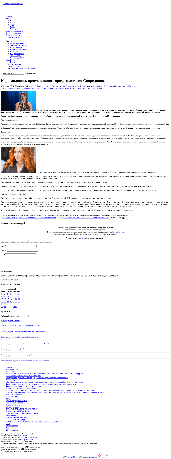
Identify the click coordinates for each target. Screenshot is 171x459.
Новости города (121, 86)
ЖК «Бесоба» (15, 56)
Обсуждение (15, 88)
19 (13, 299)
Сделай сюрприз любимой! (16, 401)
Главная (9, 16)
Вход (8, 399)
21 (19, 299)
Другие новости (12, 430)
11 (11, 296)
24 (8, 302)
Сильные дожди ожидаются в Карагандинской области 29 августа (20, 337)
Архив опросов (12, 369)
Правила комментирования (16, 417)
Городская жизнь (58, 86)
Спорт (12, 23)
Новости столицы (13, 35)
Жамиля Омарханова (18, 45)
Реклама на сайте (12, 66)
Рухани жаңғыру (12, 37)
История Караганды (14, 33)
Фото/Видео (10, 60)
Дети (12, 25)
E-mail (3, 250)
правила (79, 238)
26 (13, 302)
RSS (7, 428)
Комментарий (6, 272)
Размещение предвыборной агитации (20, 68)
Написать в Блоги (13, 405)
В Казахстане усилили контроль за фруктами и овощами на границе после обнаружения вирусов (44, 374)
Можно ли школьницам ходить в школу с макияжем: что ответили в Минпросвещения (26, 343)
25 (11, 302)
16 (5, 299)
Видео (12, 62)
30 (5, 304)
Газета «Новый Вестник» (13, 4)
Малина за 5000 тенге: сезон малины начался (23, 376)
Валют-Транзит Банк (18, 49)
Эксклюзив (76, 88)
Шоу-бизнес (66, 88)
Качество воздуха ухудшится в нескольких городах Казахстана (19, 355)
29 (2, 304)
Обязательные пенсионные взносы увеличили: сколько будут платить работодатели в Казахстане (44, 382)
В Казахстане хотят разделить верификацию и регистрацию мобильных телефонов (25, 361)
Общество (25, 88)
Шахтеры (14, 52)
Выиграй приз (11, 415)
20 (16, 299)
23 (5, 302)
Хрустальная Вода (13, 397)
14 (19, 296)
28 (19, 302)
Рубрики (4, 316)
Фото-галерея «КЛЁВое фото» (18, 411)
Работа (37, 88)
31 (8, 304)
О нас (8, 424)
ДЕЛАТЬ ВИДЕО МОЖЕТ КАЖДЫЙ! (21, 409)
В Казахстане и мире (43, 86)
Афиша (8, 18)
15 (2, 299)
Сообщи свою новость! (15, 403)
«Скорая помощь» (17, 43)
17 (8, 299)
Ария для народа (12, 407)
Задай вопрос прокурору (15, 419)
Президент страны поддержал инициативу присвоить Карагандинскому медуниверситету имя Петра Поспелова (50, 390)
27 (16, 302)
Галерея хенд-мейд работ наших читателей (23, 413)
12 (13, 296)
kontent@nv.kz (117, 232)
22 (2, 302)
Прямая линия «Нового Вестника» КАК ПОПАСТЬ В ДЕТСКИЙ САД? (34, 422)
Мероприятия (11, 371)
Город (12, 20)
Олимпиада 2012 (17, 58)
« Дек (3, 307)
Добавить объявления (14, 394)
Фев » (15, 307)
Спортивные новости (14, 31)
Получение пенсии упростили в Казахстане (23, 388)
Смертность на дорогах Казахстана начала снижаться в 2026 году (20, 325)
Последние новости (10, 320)
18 (11, 299)
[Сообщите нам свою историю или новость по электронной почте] (29, 217)
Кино (12, 27)
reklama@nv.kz (28, 439)
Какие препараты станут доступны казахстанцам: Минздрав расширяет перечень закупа (41, 384)
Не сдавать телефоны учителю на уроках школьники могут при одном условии (24, 331)
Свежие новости (47, 88)
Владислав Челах (17, 54)
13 (16, 296)
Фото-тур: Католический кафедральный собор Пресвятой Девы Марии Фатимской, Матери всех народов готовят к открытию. (56, 392)
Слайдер (57, 88)
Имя (2, 246)
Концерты (14, 29)
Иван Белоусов (16, 47)
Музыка (111, 86)
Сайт (3, 254)
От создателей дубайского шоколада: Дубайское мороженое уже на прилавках (37, 378)
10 (8, 296)
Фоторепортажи (16, 64)
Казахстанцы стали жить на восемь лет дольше (24, 386)
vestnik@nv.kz (34, 437)
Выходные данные (13, 380)
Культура (99, 86)
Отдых (32, 88)
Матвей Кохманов (95, 88)
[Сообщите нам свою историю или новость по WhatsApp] (85, 217)
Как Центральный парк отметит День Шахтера (14, 349)
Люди (105, 86)
